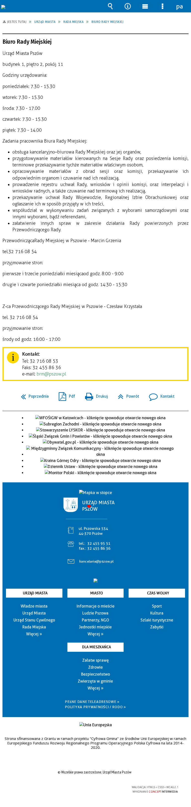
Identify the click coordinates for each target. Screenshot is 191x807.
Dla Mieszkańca (96, 647)
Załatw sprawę (95, 660)
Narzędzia (127, 6)
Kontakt (159, 395)
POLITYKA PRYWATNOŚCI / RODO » (95, 707)
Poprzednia (33, 395)
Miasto (96, 593)
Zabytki (156, 627)
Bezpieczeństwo (95, 674)
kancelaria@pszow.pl (96, 561)
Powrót (126, 395)
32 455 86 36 (98, 548)
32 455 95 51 (98, 543)
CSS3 (91, 787)
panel (180, 6)
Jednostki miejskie (95, 627)
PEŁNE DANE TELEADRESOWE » (92, 702)
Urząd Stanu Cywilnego (34, 620)
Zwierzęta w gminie (95, 681)
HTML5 (84, 787)
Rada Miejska (34, 627)
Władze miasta (34, 606)
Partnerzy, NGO (95, 620)
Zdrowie (95, 667)
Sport (157, 606)
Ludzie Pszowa (95, 613)
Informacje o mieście (95, 606)
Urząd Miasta (35, 593)
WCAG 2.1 (107, 787)
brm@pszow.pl (51, 374)
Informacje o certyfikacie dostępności (32, 788)
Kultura (156, 613)
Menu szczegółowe (162, 6)
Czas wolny (158, 593)
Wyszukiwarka (110, 6)
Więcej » (34, 634)
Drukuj (94, 395)
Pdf (65, 395)
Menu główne (145, 6)
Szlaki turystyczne (157, 620)
